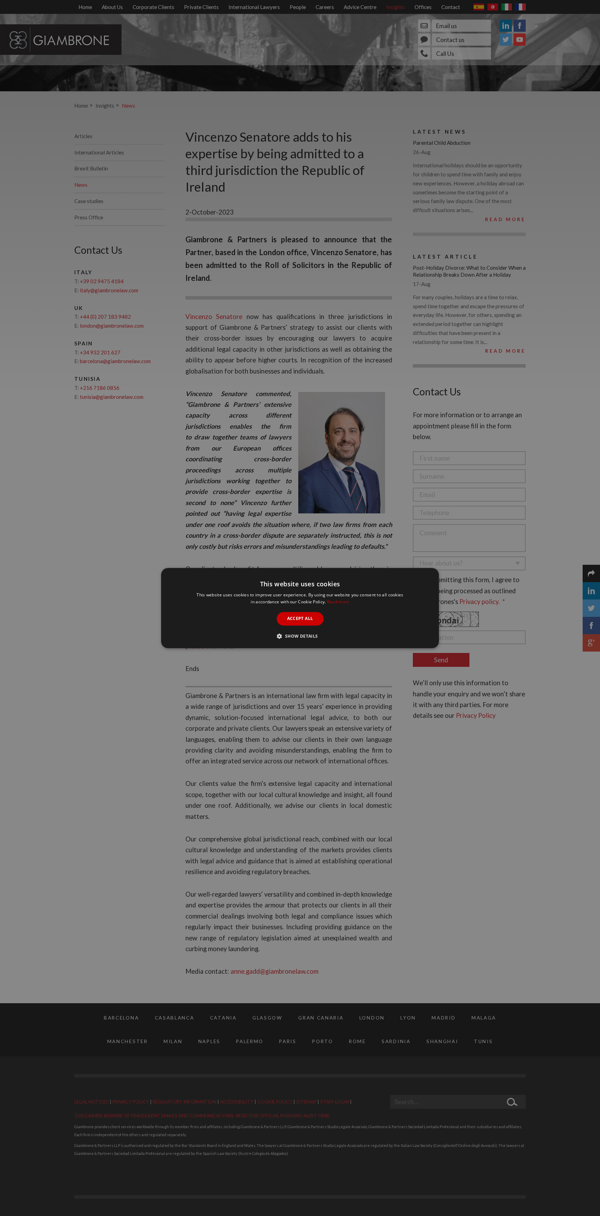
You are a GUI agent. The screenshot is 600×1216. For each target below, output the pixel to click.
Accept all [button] (300, 619)
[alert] (300, 608)
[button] (300, 635)
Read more (338, 602)
